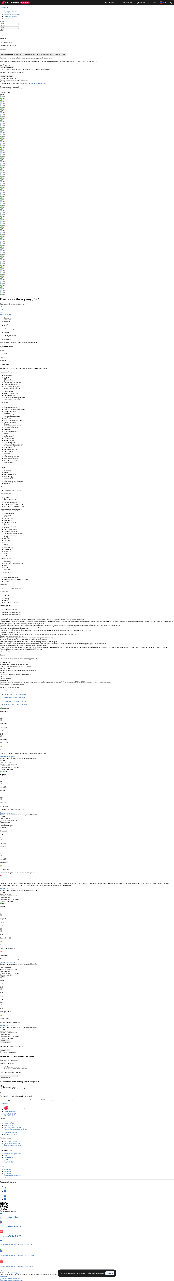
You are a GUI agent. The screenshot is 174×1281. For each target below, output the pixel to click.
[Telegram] (5, 1186)
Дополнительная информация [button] (10, 612)
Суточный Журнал (10, 1133)
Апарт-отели (8, 1157)
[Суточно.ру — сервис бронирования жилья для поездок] (10, 2)
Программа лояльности (12, 1177)
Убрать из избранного (38, 83)
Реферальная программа (12, 1175)
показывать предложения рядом (13, 684)
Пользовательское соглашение (10, 1278)
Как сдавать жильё (10, 1141)
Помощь (7, 1147)
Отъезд (2, 25)
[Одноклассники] (5, 1189)
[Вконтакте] (5, 1194)
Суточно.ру (15, 1273)
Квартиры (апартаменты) (12, 1154)
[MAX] (5, 1191)
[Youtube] (5, 1197)
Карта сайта (4, 1276)
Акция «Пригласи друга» (12, 1127)
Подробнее (4, 1103)
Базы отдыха (8, 1163)
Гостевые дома (9, 1161)
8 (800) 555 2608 (9, 1115)
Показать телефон (6, 76)
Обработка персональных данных (11, 1280)
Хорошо (110, 1273)
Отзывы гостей (9, 1123)
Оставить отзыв (5, 1042)
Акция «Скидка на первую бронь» (16, 1129)
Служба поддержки (10, 1113)
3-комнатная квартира (7, 757)
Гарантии (7, 1131)
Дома (6, 1159)
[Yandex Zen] (5, 1199)
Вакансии (7, 1171)
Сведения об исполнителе (9, 1076)
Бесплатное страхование (12, 1145)
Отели (6, 1155)
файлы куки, (71, 1273)
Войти (154, 2)
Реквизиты (7, 1173)
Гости (2, 29)
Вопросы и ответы (10, 1134)
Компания (7, 1169)
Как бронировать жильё (12, 1122)
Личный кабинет (10, 1111)
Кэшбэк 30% (8, 1125)
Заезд (2, 21)
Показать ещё (5, 1040)
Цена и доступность (7, 67)
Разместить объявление (12, 1143)
